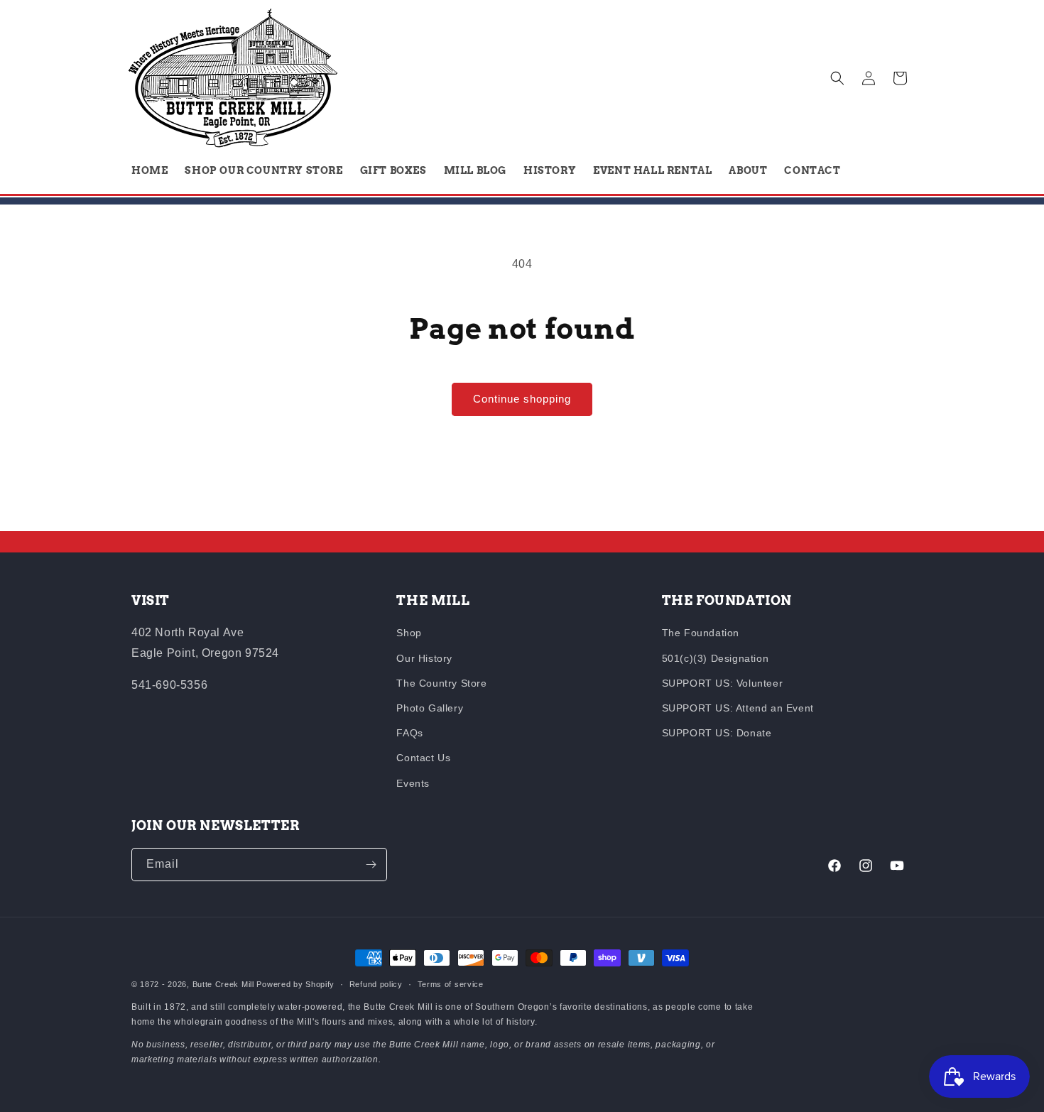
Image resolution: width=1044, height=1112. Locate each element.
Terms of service (451, 984)
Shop (408, 632)
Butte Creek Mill (223, 984)
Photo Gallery (429, 708)
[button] (837, 78)
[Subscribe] (370, 864)
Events (413, 783)
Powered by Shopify (295, 984)
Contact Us (423, 757)
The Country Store (441, 683)
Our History (424, 658)
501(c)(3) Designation (715, 658)
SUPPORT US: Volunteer (722, 683)
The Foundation (700, 632)
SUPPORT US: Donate (717, 732)
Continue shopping (522, 399)
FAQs (409, 732)
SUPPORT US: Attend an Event (738, 708)
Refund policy (376, 984)
